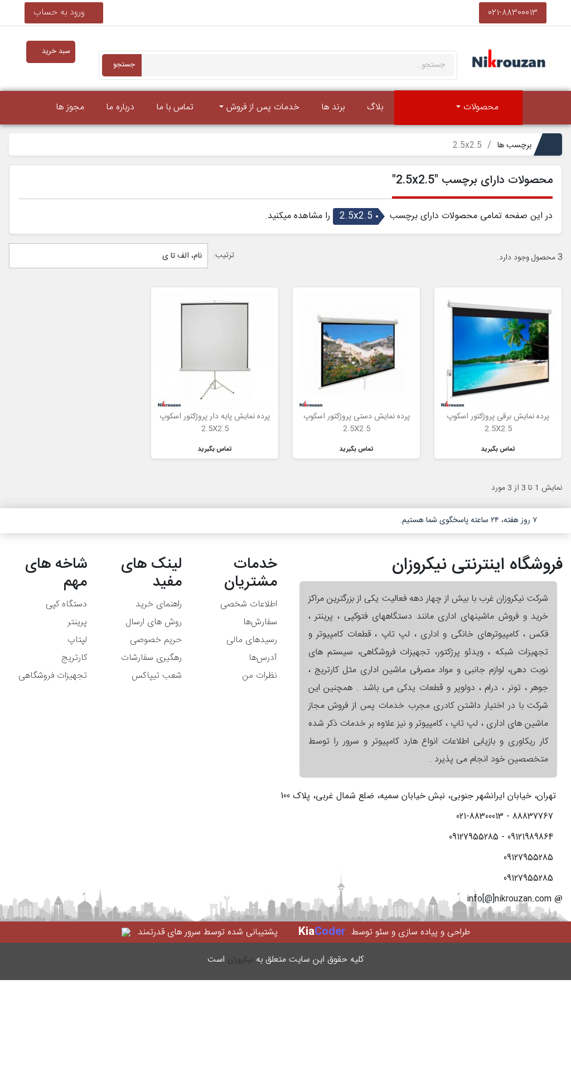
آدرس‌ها (263, 657)
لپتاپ (77, 640)
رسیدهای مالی (251, 640)
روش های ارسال (153, 622)
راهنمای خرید (159, 604)
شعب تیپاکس (157, 675)
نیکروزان (240, 960)
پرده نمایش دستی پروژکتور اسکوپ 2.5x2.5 (356, 423)
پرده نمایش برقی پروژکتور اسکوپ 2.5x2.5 (498, 423)
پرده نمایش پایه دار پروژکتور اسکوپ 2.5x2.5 (214, 423)
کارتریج (74, 657)
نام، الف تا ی (181, 256)
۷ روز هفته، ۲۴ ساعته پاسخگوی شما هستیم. (468, 520)
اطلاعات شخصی (248, 604)
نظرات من (259, 675)
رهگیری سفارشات (151, 657)
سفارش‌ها (260, 622)
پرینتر (77, 622)
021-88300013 (513, 13)
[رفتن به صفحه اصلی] (537, 107)
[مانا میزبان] (127, 932)
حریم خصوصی (156, 640)
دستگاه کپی (66, 604)
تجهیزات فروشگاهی (52, 675)
